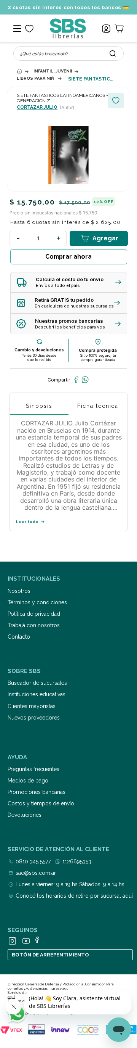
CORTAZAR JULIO (37, 107)
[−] (18, 238)
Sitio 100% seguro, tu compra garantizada (98, 357)
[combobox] (68, 53)
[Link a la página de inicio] (19, 71)
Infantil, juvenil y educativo (52, 71)
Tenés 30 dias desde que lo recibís (39, 357)
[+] (58, 238)
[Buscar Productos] (112, 53)
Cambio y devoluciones (39, 350)
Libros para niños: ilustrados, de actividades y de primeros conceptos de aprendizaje (36, 78)
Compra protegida (98, 350)
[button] (68, 282)
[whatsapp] (85, 379)
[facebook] (76, 379)
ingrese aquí (59, 988)
